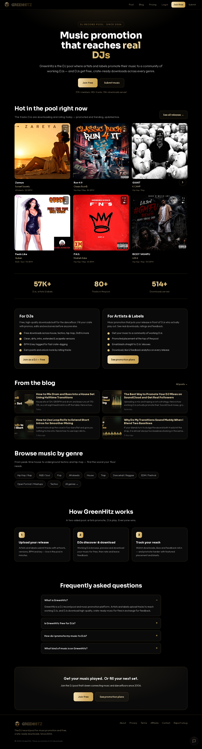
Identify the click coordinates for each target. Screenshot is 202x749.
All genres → (71, 483)
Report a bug (180, 723)
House (90, 475)
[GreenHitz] (18, 4)
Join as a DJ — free (34, 359)
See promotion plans (123, 359)
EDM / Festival (148, 475)
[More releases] (182, 182)
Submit (192, 4)
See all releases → (173, 114)
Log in (165, 4)
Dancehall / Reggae (123, 475)
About (123, 723)
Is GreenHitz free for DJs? (60, 623)
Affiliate (154, 723)
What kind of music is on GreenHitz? (66, 648)
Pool (131, 4)
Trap (103, 475)
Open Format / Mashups (30, 483)
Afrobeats (74, 475)
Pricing (152, 4)
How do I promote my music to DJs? (65, 635)
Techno (54, 483)
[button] (66, 174)
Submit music (112, 82)
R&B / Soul (44, 475)
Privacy (133, 723)
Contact (166, 723)
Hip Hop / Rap (24, 475)
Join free (178, 4)
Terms (144, 723)
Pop (59, 475)
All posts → (181, 384)
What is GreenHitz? (56, 600)
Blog (141, 4)
